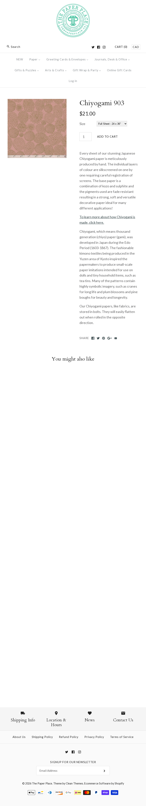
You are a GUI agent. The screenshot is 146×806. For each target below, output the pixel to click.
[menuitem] (19, 59)
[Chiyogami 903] (37, 101)
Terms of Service (122, 737)
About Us (19, 737)
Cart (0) (121, 46)
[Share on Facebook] (92, 338)
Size (82, 124)
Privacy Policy (94, 737)
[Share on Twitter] (98, 338)
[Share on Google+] (109, 338)
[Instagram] (104, 47)
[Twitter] (93, 47)
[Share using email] (115, 338)
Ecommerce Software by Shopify (104, 783)
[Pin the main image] (103, 338)
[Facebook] (98, 47)
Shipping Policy (42, 737)
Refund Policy (68, 737)
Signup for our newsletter (73, 762)
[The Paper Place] (73, 6)
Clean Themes (74, 783)
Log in (73, 81)
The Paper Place (42, 783)
